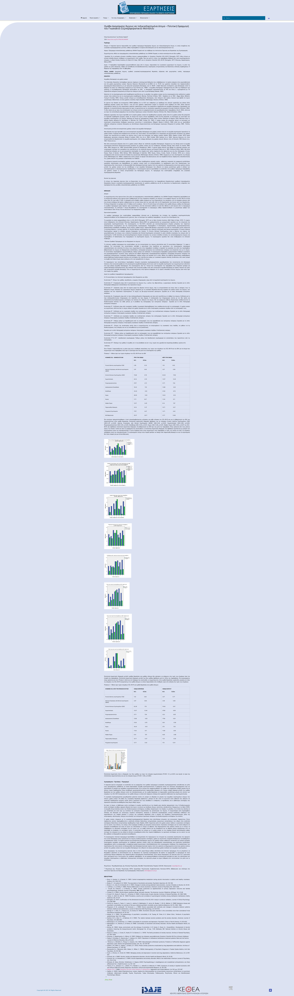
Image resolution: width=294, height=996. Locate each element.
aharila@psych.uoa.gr (150, 870)
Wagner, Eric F (111, 969)
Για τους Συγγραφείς (118, 18)
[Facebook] (270, 990)
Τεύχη (105, 18)
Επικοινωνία (144, 18)
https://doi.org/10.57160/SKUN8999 (117, 39)
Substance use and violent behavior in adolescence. (135, 969)
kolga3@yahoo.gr (177, 866)
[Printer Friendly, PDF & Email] (108, 979)
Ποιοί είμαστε (94, 18)
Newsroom (132, 18)
